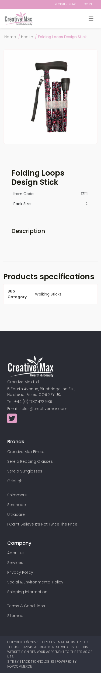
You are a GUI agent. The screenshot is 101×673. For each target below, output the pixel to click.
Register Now (65, 4)
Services (15, 562)
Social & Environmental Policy (35, 582)
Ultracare (16, 514)
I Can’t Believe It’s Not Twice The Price (42, 524)
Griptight (15, 481)
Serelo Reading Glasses (30, 461)
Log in (87, 4)
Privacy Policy (20, 572)
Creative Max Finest (25, 451)
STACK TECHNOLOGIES (37, 661)
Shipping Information (27, 592)
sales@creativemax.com (43, 408)
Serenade (16, 504)
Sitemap (15, 615)
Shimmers (17, 495)
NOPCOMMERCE (19, 666)
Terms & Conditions (26, 606)
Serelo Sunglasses (24, 471)
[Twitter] (12, 421)
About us (16, 553)
